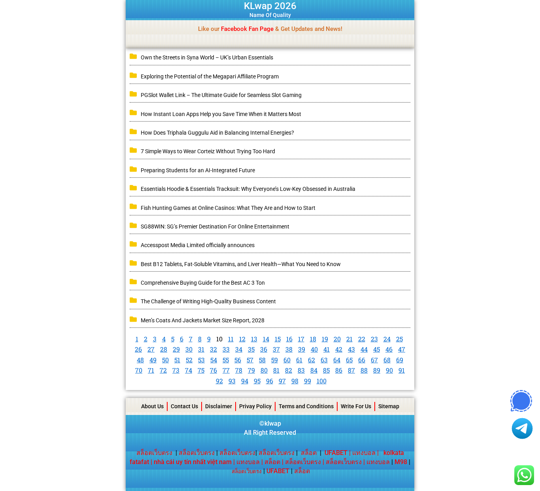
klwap (272, 423)
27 (151, 349)
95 (257, 381)
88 (364, 370)
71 (151, 370)
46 (389, 349)
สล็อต (309, 453)
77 (226, 370)
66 (361, 360)
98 (294, 381)
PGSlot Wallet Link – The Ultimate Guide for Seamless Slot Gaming (221, 95)
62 (311, 360)
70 (138, 370)
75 (201, 370)
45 (376, 349)
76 (213, 370)
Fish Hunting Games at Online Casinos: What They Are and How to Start (229, 208)
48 (140, 360)
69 (399, 360)
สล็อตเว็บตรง (154, 453)
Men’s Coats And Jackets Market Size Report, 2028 (202, 320)
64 (336, 360)
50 (165, 360)
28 (163, 349)
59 (274, 360)
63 (324, 360)
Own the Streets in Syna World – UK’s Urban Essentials (207, 57)
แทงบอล (364, 453)
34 (238, 349)
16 (289, 339)
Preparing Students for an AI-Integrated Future (198, 170)
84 (313, 370)
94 (244, 381)
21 (349, 339)
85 (326, 370)
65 (349, 360)
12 (242, 339)
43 (351, 349)
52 (189, 360)
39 (301, 349)
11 (231, 339)
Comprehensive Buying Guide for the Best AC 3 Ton (203, 283)
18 (313, 339)
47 (401, 349)
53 (201, 360)
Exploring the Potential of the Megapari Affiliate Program (210, 76)
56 (237, 360)
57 (250, 360)
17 (301, 339)
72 (163, 370)
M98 (401, 462)
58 (262, 360)
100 (322, 381)
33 (226, 349)
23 (374, 339)
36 (263, 349)
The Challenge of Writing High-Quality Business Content (208, 301)
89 (376, 370)
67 (374, 360)
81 (276, 370)
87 (351, 370)
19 (325, 339)
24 (387, 339)
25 (399, 339)
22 (361, 339)
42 (338, 349)
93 (232, 381)
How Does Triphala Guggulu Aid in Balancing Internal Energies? (217, 132)
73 (175, 370)
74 (188, 370)
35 (251, 349)
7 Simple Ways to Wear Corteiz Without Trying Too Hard (208, 151)
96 (269, 381)
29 (176, 349)
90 (389, 370)
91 (401, 370)
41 (326, 349)
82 (288, 370)
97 (282, 381)
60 (287, 360)
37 (276, 349)
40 (314, 349)
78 (238, 370)
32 (213, 349)
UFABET (277, 471)
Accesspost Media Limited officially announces (198, 245)
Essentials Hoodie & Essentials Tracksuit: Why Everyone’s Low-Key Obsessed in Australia (248, 189)
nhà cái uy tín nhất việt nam (193, 462)
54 (213, 360)
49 (153, 360)
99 (307, 381)
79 (251, 370)
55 (226, 360)
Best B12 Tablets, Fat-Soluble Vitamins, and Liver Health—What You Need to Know (241, 264)
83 (301, 370)
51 (177, 360)
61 (299, 360)
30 (189, 349)
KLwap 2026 (270, 5)
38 (289, 349)
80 (264, 370)
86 (338, 370)
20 (337, 339)
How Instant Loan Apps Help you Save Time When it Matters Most (221, 114)
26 (138, 349)
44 (364, 349)
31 (201, 349)
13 (254, 339)
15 (278, 339)
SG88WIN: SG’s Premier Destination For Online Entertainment (215, 226)
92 (219, 381)
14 (266, 339)
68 (387, 360)
